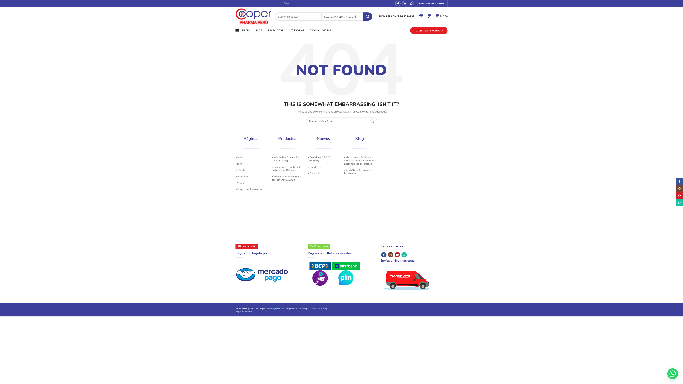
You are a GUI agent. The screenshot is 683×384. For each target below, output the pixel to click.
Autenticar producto (429, 30)
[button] (672, 339)
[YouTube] (397, 254)
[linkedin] (404, 3)
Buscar (367, 16)
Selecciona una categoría (340, 16)
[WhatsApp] (411, 3)
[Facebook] (398, 3)
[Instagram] (390, 254)
